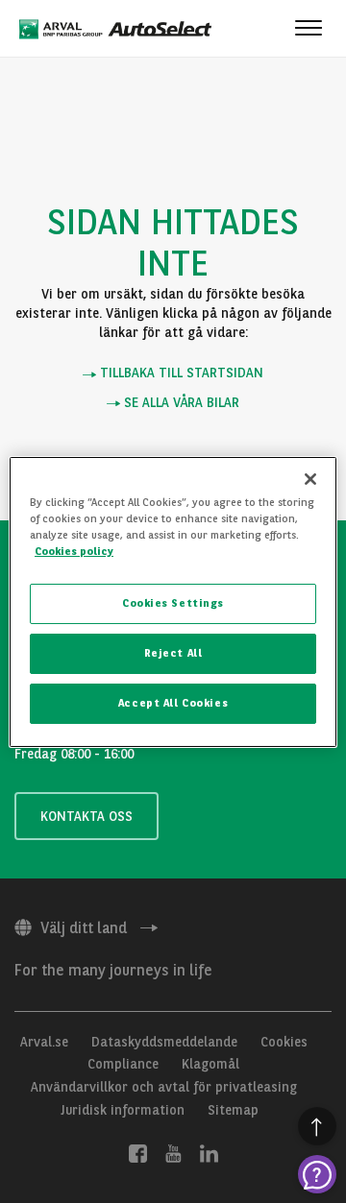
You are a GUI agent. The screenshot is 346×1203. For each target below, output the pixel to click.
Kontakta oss (86, 816)
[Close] (310, 478)
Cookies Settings (173, 603)
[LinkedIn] (209, 1152)
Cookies (284, 1041)
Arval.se (44, 1041)
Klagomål (210, 1063)
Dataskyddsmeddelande (164, 1041)
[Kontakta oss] (317, 1174)
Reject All (173, 653)
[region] (173, 601)
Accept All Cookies (173, 703)
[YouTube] (173, 1152)
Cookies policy (74, 551)
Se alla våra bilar (179, 403)
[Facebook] (138, 1152)
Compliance (123, 1063)
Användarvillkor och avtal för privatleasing (164, 1087)
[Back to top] (317, 1126)
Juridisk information (123, 1110)
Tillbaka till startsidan (179, 373)
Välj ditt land (84, 928)
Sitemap (233, 1110)
